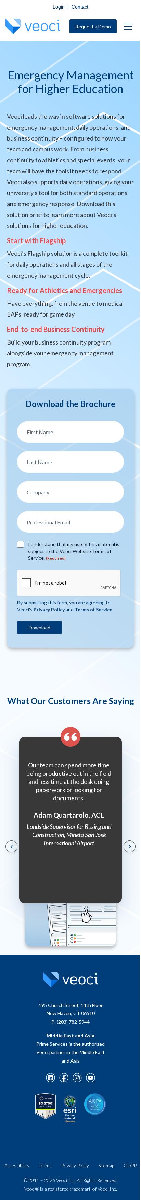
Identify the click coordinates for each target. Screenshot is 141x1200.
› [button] (129, 845)
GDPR (130, 1165)
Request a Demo (93, 26)
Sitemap (106, 1165)
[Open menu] (128, 26)
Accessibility (16, 1165)
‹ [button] (11, 845)
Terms (45, 1165)
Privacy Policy (75, 1165)
